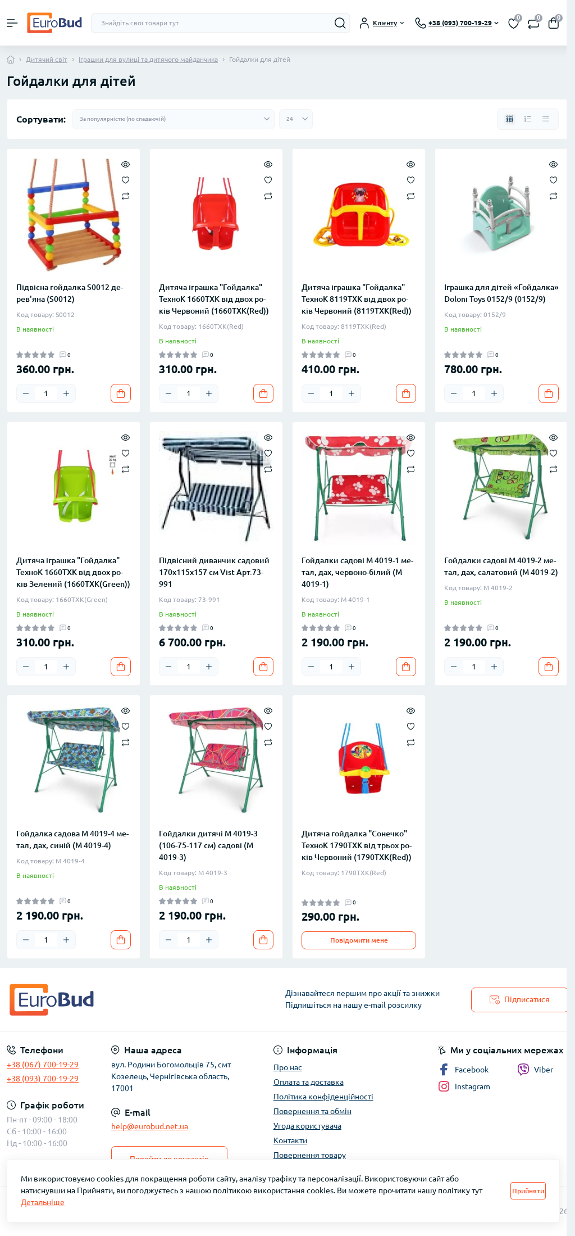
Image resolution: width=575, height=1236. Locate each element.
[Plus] (66, 393)
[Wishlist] (125, 179)
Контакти (290, 1140)
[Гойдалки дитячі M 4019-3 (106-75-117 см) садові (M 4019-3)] (216, 761)
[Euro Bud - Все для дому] (96, 999)
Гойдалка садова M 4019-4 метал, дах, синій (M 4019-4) (72, 839)
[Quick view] (125, 163)
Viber (543, 1069)
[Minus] (26, 393)
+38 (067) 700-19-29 (43, 1064)
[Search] (340, 23)
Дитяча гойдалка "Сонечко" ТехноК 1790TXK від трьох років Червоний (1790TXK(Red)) (357, 845)
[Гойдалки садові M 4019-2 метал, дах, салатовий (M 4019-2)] (501, 488)
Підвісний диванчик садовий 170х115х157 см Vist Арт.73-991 (214, 572)
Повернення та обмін (312, 1111)
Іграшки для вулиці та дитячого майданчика (148, 59)
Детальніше (43, 1202)
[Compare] (125, 195)
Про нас (287, 1067)
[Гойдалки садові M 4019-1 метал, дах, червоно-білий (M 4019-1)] (359, 488)
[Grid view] (509, 119)
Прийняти (528, 1190)
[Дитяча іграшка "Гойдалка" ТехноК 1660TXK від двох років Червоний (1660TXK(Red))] (216, 215)
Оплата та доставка (308, 1081)
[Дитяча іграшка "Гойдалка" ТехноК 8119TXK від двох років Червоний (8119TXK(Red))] (359, 215)
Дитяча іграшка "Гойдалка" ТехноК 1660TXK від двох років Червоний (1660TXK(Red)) (214, 299)
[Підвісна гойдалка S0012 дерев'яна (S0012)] (73, 215)
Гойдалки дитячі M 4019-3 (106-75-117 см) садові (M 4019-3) (208, 845)
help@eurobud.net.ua (149, 1126)
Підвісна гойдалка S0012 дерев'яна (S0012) (69, 293)
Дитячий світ (46, 59)
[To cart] (121, 393)
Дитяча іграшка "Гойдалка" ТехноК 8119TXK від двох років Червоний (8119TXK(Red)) (357, 299)
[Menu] (12, 23)
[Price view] (545, 119)
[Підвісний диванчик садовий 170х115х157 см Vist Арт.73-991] (216, 488)
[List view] (527, 119)
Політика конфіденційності (323, 1096)
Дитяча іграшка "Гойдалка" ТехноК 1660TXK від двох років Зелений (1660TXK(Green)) (73, 572)
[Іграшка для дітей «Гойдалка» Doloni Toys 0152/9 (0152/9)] (501, 215)
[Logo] (54, 22)
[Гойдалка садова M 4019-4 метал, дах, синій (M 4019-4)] (73, 761)
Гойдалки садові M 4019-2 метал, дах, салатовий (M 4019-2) (501, 566)
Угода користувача (307, 1125)
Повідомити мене (359, 940)
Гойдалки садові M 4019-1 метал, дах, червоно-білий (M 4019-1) (357, 572)
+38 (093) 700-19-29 (43, 1078)
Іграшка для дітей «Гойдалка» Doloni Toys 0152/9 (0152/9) (501, 293)
